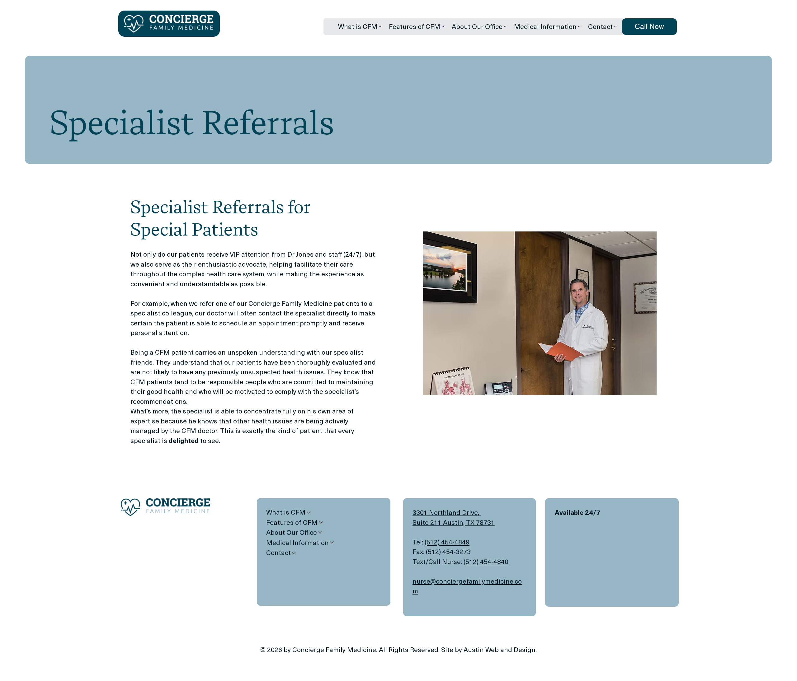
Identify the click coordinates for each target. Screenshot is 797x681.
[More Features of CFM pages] (442, 26)
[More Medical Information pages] (579, 26)
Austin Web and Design (499, 649)
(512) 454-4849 (447, 542)
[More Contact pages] (615, 26)
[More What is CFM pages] (380, 26)
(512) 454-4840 (486, 561)
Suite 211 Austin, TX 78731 (454, 522)
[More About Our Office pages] (505, 26)
